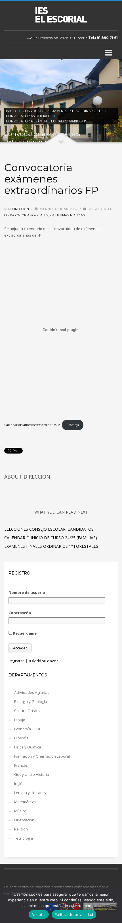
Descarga (72, 425)
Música (20, 810)
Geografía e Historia (31, 774)
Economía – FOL (27, 728)
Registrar (16, 660)
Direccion (21, 209)
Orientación (24, 820)
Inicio (11, 110)
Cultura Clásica (27, 710)
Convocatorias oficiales (28, 116)
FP (52, 215)
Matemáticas (25, 801)
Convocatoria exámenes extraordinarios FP (63, 110)
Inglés (19, 783)
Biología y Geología (30, 701)
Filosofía (21, 738)
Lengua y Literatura (30, 792)
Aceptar (38, 914)
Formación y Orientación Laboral (42, 756)
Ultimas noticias (70, 215)
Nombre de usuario (27, 592)
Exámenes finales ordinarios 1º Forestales (51, 546)
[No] (115, 905)
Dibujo (19, 719)
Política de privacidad (73, 914)
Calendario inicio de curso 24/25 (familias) (50, 537)
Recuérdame (24, 633)
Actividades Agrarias (31, 692)
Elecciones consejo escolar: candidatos (49, 529)
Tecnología (23, 838)
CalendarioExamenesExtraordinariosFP (32, 425)
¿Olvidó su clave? (43, 660)
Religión (21, 829)
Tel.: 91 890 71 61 (103, 38)
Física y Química (27, 747)
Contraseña (20, 612)
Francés (21, 765)
